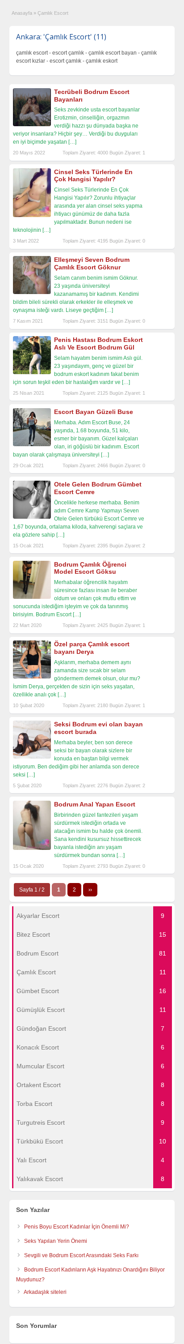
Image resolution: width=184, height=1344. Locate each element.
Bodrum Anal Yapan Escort (94, 804)
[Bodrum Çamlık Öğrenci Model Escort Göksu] (32, 597)
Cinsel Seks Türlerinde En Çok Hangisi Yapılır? (93, 175)
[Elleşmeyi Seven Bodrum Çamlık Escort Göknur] (32, 292)
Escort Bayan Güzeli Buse (93, 411)
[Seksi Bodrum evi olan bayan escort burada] (32, 757)
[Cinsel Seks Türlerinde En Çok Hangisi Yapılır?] (32, 215)
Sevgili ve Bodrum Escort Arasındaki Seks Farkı (81, 1255)
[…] (72, 142)
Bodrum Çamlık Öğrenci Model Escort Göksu (90, 568)
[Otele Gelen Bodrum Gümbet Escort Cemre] (32, 517)
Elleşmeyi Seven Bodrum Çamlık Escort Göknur (92, 263)
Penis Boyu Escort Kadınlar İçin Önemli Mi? (76, 1227)
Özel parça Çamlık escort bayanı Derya (92, 647)
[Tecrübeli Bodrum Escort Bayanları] (32, 124)
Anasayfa (22, 13)
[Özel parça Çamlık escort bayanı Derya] (32, 677)
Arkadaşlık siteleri (45, 1292)
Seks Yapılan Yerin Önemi (55, 1241)
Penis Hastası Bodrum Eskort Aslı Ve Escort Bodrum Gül (98, 343)
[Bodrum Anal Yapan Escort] (32, 848)
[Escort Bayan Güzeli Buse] (32, 444)
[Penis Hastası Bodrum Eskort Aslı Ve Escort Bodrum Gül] (32, 372)
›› (90, 890)
